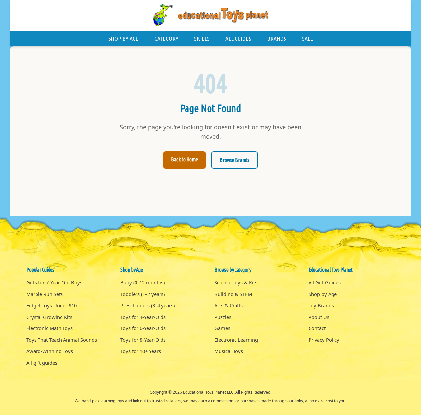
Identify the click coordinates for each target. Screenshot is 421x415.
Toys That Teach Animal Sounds (61, 339)
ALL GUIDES (238, 38)
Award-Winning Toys (49, 351)
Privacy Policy (324, 339)
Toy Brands (321, 305)
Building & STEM (233, 294)
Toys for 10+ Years (140, 351)
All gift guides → (44, 362)
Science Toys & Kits (235, 282)
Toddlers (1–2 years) (142, 294)
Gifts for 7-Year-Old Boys (54, 282)
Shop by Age (323, 294)
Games (222, 328)
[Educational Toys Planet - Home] (210, 15)
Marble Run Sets (44, 294)
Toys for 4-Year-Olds (143, 317)
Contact (317, 328)
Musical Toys (228, 351)
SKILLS (202, 38)
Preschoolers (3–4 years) (147, 305)
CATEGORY (166, 38)
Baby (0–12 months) (142, 282)
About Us (319, 317)
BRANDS (276, 38)
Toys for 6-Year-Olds (143, 328)
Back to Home (184, 159)
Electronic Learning (236, 339)
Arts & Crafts (228, 305)
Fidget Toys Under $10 (51, 305)
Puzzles (222, 317)
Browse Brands (234, 160)
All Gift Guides (325, 282)
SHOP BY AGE (123, 38)
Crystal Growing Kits (49, 317)
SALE (307, 38)
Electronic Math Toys (49, 328)
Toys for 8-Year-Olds (143, 339)
